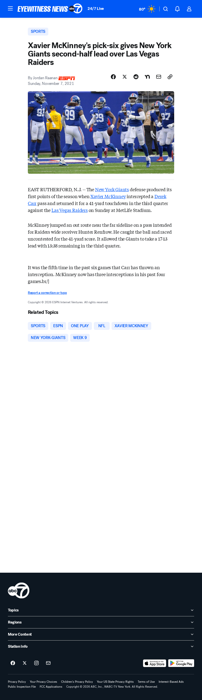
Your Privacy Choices (43, 681)
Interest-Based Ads (171, 681)
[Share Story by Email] (158, 77)
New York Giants (112, 189)
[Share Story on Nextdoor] (147, 77)
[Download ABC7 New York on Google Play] (181, 663)
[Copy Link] (170, 77)
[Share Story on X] (124, 77)
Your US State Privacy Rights (115, 681)
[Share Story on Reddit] (136, 77)
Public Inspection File (22, 686)
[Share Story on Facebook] (113, 77)
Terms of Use (146, 681)
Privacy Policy (17, 681)
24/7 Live (95, 8)
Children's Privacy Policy (77, 681)
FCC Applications (51, 686)
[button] (10, 8)
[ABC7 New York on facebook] (13, 663)
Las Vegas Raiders (69, 210)
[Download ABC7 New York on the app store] (155, 663)
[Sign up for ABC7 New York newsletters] (48, 663)
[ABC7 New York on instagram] (36, 663)
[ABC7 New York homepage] (50, 8)
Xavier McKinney (108, 196)
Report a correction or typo (47, 292)
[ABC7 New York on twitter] (25, 663)
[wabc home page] (18, 590)
